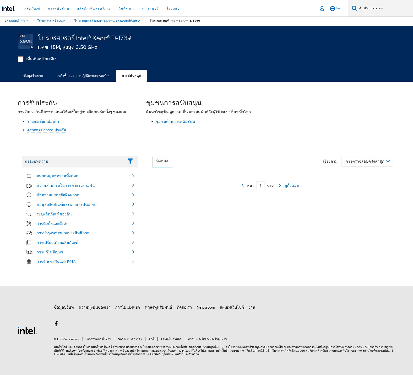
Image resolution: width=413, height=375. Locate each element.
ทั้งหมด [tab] (162, 161)
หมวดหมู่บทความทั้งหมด (57, 175)
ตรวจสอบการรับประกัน (46, 130)
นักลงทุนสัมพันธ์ (158, 307)
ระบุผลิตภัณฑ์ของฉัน (54, 214)
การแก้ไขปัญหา (50, 252)
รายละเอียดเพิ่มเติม (43, 121)
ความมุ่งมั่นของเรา (94, 307)
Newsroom (206, 307)
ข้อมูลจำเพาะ (33, 76)
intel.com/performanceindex (83, 350)
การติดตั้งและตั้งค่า (52, 223)
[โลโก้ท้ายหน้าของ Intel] (27, 330)
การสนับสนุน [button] (58, 8)
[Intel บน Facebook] (56, 324)
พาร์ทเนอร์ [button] (150, 8)
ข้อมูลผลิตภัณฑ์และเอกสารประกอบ (66, 204)
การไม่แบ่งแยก (127, 307)
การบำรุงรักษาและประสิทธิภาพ (63, 232)
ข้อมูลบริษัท (64, 307)
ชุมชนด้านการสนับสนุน (175, 121)
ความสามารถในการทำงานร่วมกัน (66, 185)
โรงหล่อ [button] (172, 8)
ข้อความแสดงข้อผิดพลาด (58, 195)
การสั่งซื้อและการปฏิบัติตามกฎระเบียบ (82, 76)
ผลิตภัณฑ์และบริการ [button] (94, 8)
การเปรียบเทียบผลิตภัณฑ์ (57, 242)
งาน (252, 307)
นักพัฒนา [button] (126, 8)
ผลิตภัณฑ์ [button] (32, 8)
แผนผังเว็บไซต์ (232, 307)
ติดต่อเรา (184, 307)
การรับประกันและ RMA (56, 261)
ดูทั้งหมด (291, 185)
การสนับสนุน (131, 75)
